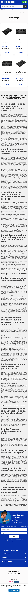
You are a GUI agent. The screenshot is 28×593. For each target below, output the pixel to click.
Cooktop (14, 9)
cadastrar (14, 536)
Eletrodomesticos (7, 9)
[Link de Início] (1, 9)
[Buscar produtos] (25, 6)
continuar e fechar (14, 590)
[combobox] (14, 6)
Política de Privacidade (17, 588)
